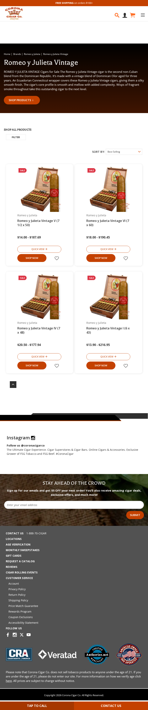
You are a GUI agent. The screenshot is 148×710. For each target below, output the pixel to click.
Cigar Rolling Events (22, 572)
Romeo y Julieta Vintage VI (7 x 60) (107, 223)
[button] (16, 137)
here (9, 681)
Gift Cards (13, 555)
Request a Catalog (20, 561)
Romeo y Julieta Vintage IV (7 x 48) (38, 330)
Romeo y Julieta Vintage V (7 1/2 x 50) (38, 223)
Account (13, 583)
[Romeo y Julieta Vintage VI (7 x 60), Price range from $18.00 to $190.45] (108, 189)
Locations (14, 539)
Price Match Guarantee (23, 606)
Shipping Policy (18, 600)
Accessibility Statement (23, 622)
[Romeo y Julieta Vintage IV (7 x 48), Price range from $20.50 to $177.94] (39, 296)
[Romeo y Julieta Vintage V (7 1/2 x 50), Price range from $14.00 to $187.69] (39, 189)
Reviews (11, 567)
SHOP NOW (32, 258)
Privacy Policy (17, 589)
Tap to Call (37, 706)
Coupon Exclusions (20, 617)
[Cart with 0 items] (132, 15)
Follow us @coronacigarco (26, 445)
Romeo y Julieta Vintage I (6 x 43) (108, 330)
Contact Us (15, 533)
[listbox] (124, 152)
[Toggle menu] (142, 15)
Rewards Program (19, 611)
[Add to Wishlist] (57, 258)
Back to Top (11, 384)
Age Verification (18, 544)
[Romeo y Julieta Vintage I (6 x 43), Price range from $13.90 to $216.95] (108, 296)
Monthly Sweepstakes (23, 550)
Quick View (37, 249)
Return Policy (16, 595)
